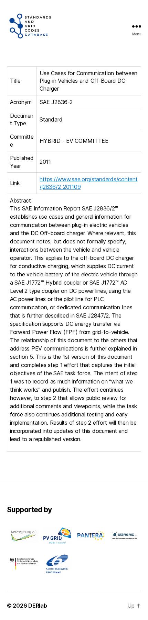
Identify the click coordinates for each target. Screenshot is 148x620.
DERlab (37, 605)
